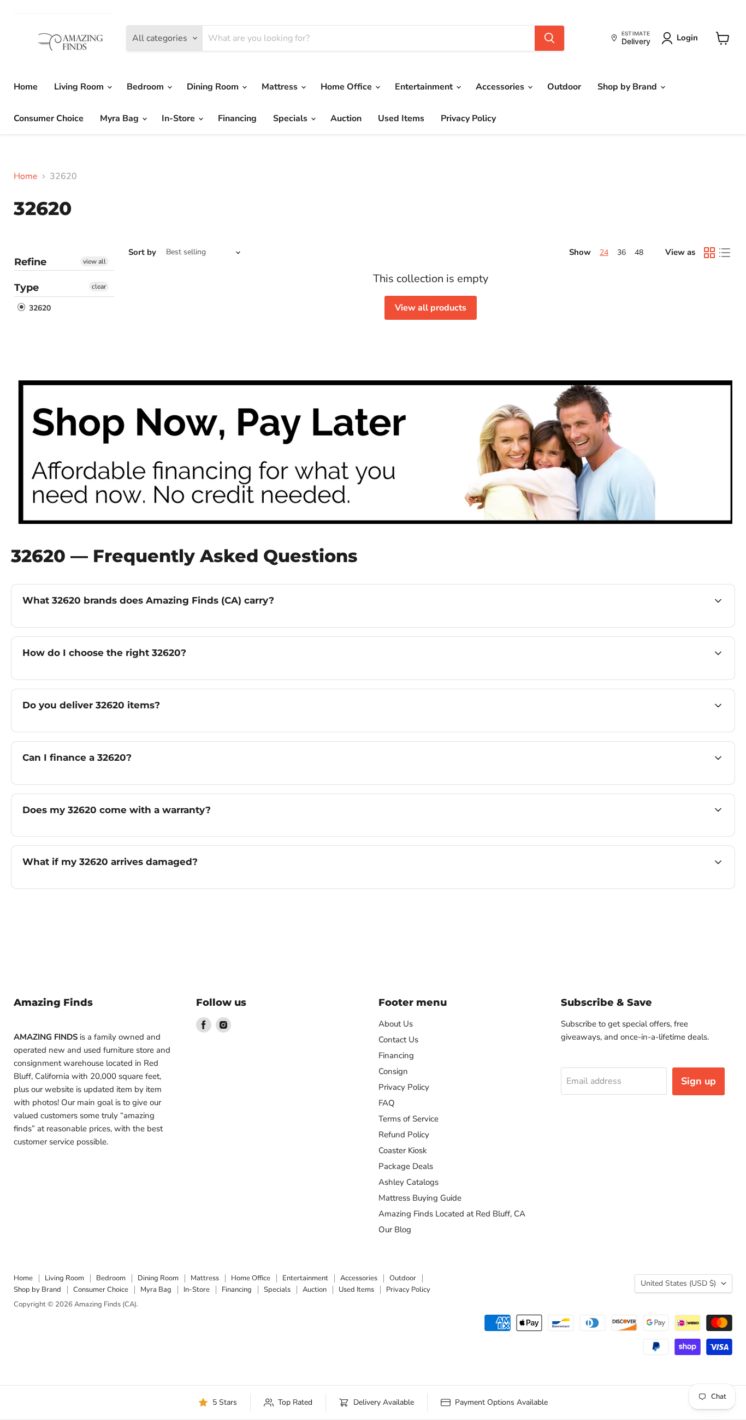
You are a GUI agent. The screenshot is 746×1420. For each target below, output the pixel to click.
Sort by (142, 252)
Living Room (80, 87)
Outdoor (564, 87)
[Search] (549, 38)
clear (99, 286)
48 (639, 252)
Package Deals (405, 1166)
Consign (393, 1071)
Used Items (401, 118)
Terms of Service (408, 1118)
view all (94, 261)
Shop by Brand (628, 87)
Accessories (501, 87)
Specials (291, 118)
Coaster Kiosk (402, 1150)
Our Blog (394, 1229)
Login (687, 37)
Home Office (347, 87)
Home (26, 87)
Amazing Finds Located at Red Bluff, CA (451, 1213)
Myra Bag (120, 118)
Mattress (281, 87)
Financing (237, 118)
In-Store (179, 118)
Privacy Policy (468, 118)
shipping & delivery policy (614, 731)
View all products (430, 308)
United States (678, 1283)
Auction (346, 118)
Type (26, 288)
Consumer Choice (49, 118)
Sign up (698, 1081)
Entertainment (425, 87)
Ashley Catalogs (408, 1182)
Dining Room (214, 87)
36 (621, 252)
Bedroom (146, 87)
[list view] (724, 252)
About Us (395, 1023)
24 (604, 252)
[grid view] (709, 252)
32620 (39, 308)
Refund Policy (403, 1134)
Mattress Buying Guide (419, 1197)
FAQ (386, 1102)
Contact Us (398, 1039)
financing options (111, 783)
